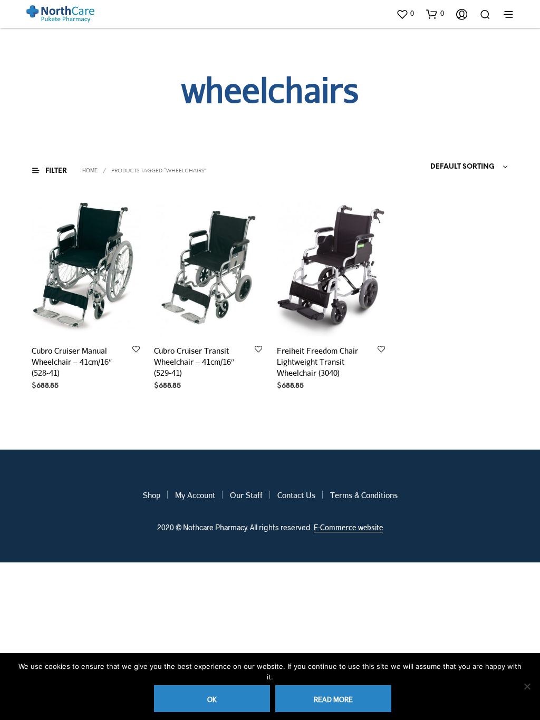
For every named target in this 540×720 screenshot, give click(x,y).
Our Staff (246, 495)
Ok (212, 699)
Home (90, 170)
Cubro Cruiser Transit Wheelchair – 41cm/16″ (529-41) (194, 361)
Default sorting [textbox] (462, 166)
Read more (333, 699)
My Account (195, 495)
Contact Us (296, 495)
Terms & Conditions (364, 495)
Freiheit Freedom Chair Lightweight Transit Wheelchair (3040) (317, 361)
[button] (405, 13)
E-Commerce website (348, 527)
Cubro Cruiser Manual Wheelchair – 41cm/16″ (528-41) (72, 361)
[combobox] (448, 167)
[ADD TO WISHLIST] (136, 350)
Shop (151, 495)
